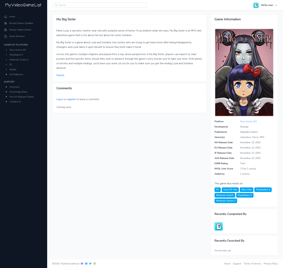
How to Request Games (21, 96)
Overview (14, 86)
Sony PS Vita (230, 189)
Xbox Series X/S (17, 49)
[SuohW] (219, 226)
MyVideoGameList (70, 263)
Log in (59, 99)
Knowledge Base (18, 91)
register (71, 99)
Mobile (12, 69)
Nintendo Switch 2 (18, 59)
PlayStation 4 (263, 189)
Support (237, 263)
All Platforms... (16, 74)
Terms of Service (252, 263)
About (227, 263)
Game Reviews (17, 36)
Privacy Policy (271, 263)
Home (12, 16)
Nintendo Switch (225, 195)
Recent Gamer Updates (21, 23)
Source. (60, 75)
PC (10, 64)
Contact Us (15, 101)
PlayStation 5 (16, 54)
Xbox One (246, 189)
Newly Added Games (20, 29)
